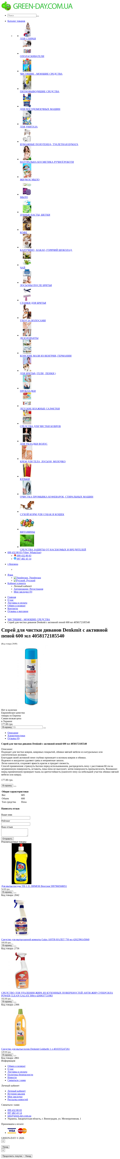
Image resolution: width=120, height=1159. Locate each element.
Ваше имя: (6, 814)
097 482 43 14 (23, 558)
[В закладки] (44, 727)
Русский (30, 580)
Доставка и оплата (17, 602)
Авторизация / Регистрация (28, 589)
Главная (12, 597)
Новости (12, 1077)
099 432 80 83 (23, 555)
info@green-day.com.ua (19, 1115)
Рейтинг (5, 820)
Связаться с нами (17, 1080)
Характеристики (16, 735)
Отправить (7, 839)
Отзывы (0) (14, 738)
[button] (13, 564)
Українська (34, 577)
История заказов (16, 1093)
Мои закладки (15, 1096)
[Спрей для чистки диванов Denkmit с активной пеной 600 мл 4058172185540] (32, 707)
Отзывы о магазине (18, 611)
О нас (11, 600)
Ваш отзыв (7, 827)
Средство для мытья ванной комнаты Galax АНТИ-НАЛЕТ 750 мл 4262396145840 (45, 939)
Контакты (13, 608)
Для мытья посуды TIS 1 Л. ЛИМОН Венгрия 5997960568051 (34, 886)
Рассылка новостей (18, 1099)
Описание (13, 732)
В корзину (7, 727)
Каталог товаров (16, 21)
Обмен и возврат (16, 605)
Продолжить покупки (12, 1156)
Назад (5, 1147)
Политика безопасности (20, 1074)
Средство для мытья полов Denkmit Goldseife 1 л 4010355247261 (35, 1049)
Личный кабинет (17, 1091)
